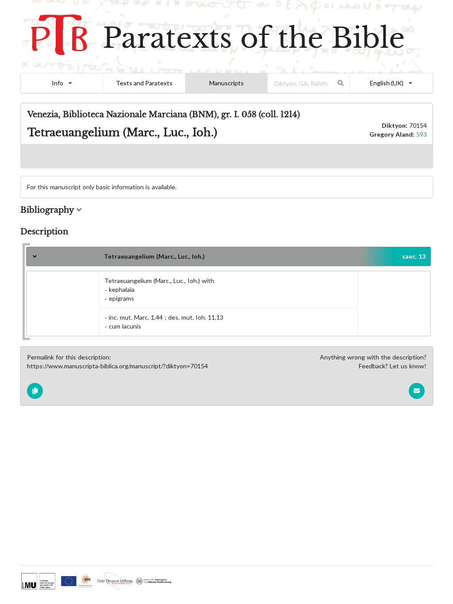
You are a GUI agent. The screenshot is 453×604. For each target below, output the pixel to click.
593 (421, 134)
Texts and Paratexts (144, 83)
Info (57, 83)
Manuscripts (226, 83)
